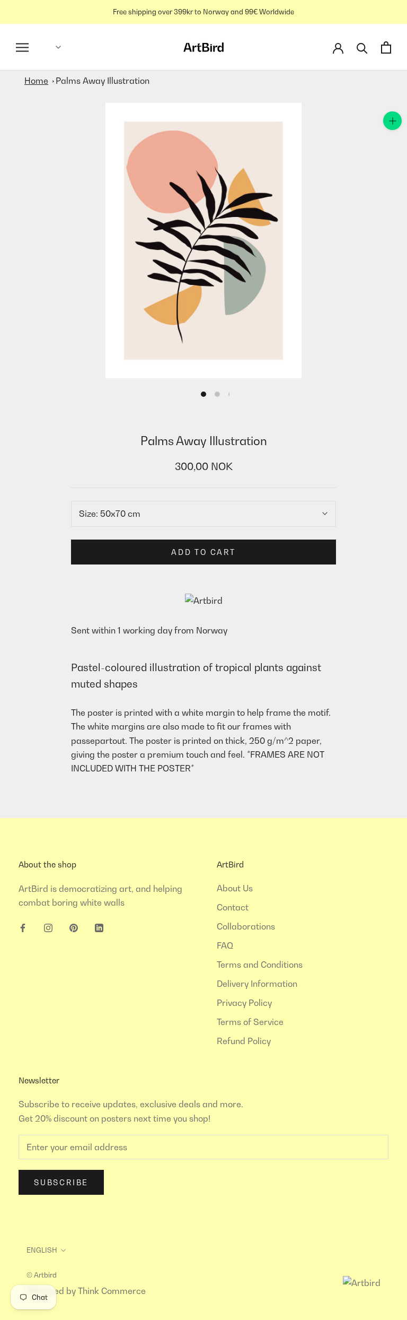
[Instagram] (48, 927)
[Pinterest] (73, 927)
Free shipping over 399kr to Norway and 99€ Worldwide (203, 11)
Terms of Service (250, 1022)
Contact (233, 907)
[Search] (362, 47)
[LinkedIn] (99, 927)
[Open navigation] (22, 47)
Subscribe (61, 1182)
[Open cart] (386, 47)
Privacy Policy (244, 1002)
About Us (235, 888)
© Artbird (41, 1275)
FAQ (225, 945)
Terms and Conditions (260, 964)
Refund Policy (244, 1041)
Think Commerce (112, 1291)
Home (36, 80)
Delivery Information (257, 983)
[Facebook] (23, 927)
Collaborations (246, 926)
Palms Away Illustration (102, 80)
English (41, 1250)
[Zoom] (392, 120)
